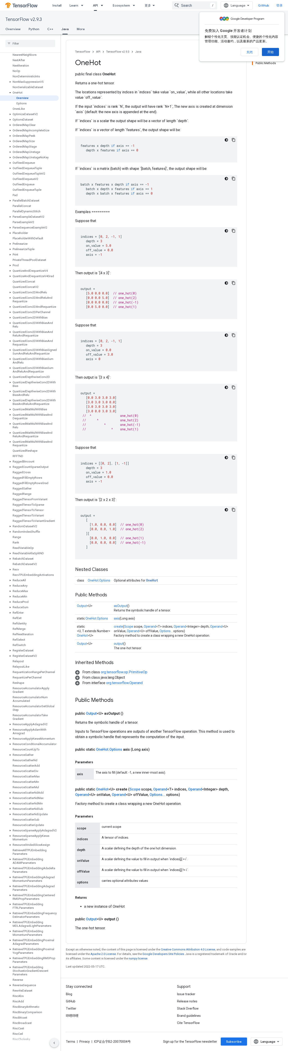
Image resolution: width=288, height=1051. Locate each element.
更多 (148, 5)
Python (34, 29)
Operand (150, 626)
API (95, 5)
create (118, 626)
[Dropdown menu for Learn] (83, 5)
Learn (74, 5)
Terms (70, 1041)
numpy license (138, 958)
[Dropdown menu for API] (103, 5)
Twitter (71, 1008)
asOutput (120, 606)
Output (82, 606)
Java (65, 29)
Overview (12, 29)
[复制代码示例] (233, 140)
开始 (270, 52)
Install (56, 5)
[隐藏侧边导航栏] (54, 1042)
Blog (69, 994)
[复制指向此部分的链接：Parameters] (97, 762)
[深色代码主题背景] (226, 140)
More (81, 29)
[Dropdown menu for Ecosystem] (135, 5)
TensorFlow (82, 51)
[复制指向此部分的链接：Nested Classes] (112, 570)
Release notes (187, 1001)
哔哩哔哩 (72, 1015)
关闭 (249, 52)
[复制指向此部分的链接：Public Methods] (111, 595)
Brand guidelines (189, 1015)
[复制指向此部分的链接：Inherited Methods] (118, 663)
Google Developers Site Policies (163, 954)
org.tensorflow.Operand (124, 683)
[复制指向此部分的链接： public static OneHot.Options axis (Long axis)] (155, 749)
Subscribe (234, 1042)
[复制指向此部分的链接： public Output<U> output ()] (124, 919)
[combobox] (194, 5)
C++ (50, 29)
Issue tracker (186, 994)
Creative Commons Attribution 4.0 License (188, 949)
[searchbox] (30, 43)
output (118, 643)
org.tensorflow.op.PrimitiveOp (124, 672)
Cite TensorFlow (188, 1023)
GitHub (263, 5)
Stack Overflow (188, 1008)
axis (116, 618)
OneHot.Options (99, 580)
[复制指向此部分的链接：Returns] (91, 897)
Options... (166, 631)
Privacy (84, 1041)
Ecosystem (121, 5)
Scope (128, 626)
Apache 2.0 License (103, 954)
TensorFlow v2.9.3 (23, 19)
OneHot (152, 580)
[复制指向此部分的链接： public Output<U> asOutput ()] (128, 713)
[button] (29, 82)
